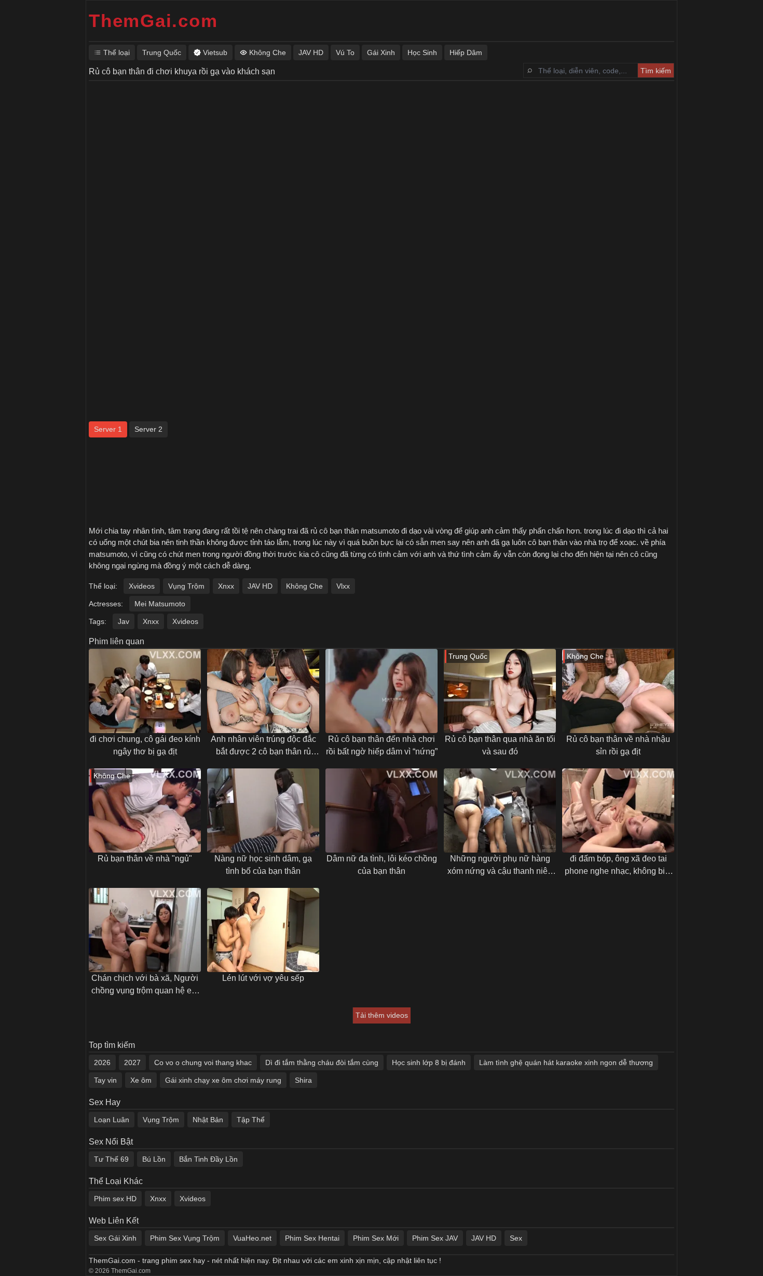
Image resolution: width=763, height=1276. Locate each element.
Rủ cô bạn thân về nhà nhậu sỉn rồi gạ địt (618, 745)
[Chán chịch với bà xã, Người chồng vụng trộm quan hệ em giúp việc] (145, 930)
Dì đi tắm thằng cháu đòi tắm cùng (321, 1062)
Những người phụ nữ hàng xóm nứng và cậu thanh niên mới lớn (499, 866)
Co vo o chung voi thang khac (203, 1062)
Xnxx (226, 586)
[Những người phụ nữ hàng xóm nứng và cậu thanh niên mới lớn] (500, 810)
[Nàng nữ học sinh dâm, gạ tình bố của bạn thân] (263, 810)
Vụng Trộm (186, 586)
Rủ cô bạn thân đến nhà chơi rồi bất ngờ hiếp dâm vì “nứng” (382, 745)
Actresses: (106, 604)
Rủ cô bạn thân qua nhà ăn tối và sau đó (500, 745)
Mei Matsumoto (159, 604)
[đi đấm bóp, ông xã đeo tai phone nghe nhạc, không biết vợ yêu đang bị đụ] (618, 810)
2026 (102, 1062)
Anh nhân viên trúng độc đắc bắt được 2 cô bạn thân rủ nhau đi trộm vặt (263, 746)
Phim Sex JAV (435, 1238)
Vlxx (343, 586)
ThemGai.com (153, 20)
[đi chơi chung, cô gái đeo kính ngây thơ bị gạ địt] (145, 691)
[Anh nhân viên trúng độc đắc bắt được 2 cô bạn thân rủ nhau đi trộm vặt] (263, 691)
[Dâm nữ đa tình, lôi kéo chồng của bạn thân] (381, 810)
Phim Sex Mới (376, 1238)
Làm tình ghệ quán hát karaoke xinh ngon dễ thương (566, 1062)
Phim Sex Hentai (312, 1238)
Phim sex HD (115, 1198)
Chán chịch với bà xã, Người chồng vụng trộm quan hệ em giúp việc (144, 985)
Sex (516, 1238)
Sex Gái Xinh (115, 1238)
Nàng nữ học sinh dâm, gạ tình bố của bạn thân (263, 864)
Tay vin (105, 1080)
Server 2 (148, 429)
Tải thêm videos (382, 1015)
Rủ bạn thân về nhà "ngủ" (145, 858)
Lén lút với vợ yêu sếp (263, 978)
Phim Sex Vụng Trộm (185, 1238)
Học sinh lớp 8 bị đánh (429, 1062)
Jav (123, 621)
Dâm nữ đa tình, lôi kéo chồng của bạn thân (381, 864)
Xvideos (142, 586)
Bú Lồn (154, 1159)
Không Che (304, 586)
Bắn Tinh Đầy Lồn (208, 1159)
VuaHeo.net (252, 1238)
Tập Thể (251, 1119)
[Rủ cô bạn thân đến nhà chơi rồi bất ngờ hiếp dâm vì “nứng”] (381, 691)
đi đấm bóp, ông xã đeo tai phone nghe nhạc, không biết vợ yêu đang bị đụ (618, 866)
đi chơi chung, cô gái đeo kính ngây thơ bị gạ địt (145, 745)
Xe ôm (141, 1080)
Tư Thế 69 (111, 1159)
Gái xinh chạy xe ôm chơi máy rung (223, 1080)
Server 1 (108, 429)
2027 (132, 1062)
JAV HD (260, 586)
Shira (303, 1080)
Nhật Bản (208, 1119)
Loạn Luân (111, 1119)
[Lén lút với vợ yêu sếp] (263, 930)
